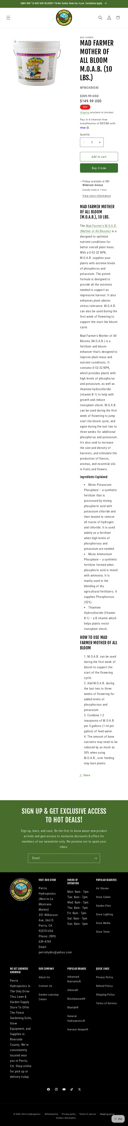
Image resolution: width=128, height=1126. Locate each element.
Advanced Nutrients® (74, 979)
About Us (44, 977)
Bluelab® (73, 1007)
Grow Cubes (103, 897)
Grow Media (103, 923)
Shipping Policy (105, 994)
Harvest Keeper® (77, 1029)
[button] (8, 17)
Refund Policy (104, 986)
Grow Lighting (104, 914)
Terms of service (87, 1114)
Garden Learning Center (48, 997)
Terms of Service (106, 1003)
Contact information (66, 1118)
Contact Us (45, 986)
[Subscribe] (95, 858)
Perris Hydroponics (31, 1114)
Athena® (72, 990)
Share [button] (86, 775)
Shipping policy (107, 1114)
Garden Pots (103, 905)
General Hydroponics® (76, 1018)
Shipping (84, 112)
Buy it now (99, 168)
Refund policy (51, 1114)
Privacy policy (69, 1114)
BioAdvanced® (76, 998)
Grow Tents (103, 931)
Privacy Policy (104, 977)
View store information (96, 196)
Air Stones (102, 888)
